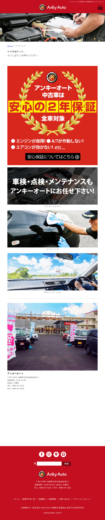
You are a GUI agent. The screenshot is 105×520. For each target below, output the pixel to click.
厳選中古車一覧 (29, 499)
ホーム (10, 46)
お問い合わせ (64, 499)
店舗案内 (42, 499)
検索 (66, 463)
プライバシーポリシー (82, 499)
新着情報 (52, 499)
